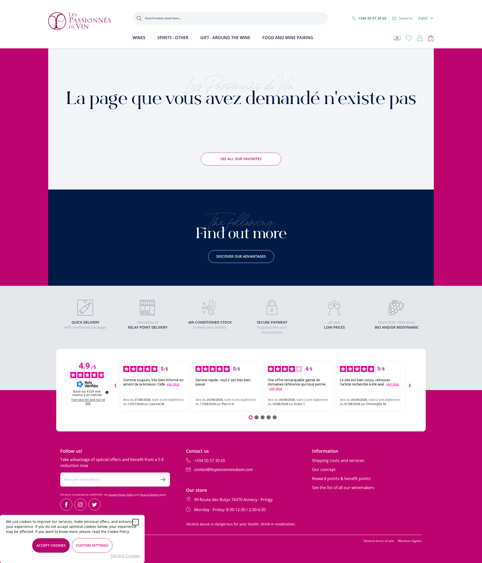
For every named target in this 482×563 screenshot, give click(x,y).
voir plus (172, 384)
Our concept (324, 469)
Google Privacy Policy (122, 494)
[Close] (136, 522)
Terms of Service (149, 494)
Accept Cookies (51, 545)
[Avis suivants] (409, 386)
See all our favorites (241, 158)
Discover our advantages (241, 256)
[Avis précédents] (115, 386)
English (423, 18)
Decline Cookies (126, 555)
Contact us (405, 18)
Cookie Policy (118, 531)
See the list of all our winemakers (343, 487)
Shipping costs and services (338, 460)
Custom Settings (92, 545)
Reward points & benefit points (341, 478)
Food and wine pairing (287, 37)
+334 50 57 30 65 (372, 18)
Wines (139, 37)
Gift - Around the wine (225, 37)
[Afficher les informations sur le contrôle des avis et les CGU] (107, 392)
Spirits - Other (172, 37)
